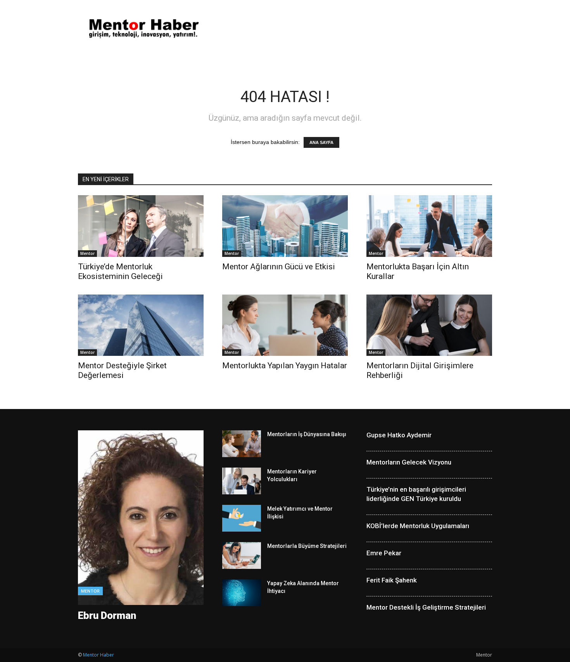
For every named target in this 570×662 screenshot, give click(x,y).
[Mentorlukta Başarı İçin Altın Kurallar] (429, 226)
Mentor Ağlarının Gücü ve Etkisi (278, 266)
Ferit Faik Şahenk (391, 580)
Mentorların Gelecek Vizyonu (408, 462)
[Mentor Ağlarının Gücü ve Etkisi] (285, 226)
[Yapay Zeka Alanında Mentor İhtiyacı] (241, 592)
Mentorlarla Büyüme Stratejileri (307, 546)
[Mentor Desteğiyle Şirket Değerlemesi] (141, 325)
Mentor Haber (98, 655)
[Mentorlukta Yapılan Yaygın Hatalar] (285, 325)
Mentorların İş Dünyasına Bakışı (306, 434)
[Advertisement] (351, 28)
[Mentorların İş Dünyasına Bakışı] (241, 443)
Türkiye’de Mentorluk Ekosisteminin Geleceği (120, 271)
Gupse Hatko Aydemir (399, 435)
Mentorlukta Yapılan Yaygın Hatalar (284, 365)
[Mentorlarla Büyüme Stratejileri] (241, 555)
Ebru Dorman (107, 615)
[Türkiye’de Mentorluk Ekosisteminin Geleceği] (141, 226)
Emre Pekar (383, 553)
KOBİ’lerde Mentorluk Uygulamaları (417, 526)
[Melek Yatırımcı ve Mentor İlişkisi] (241, 518)
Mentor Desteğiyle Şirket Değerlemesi (122, 370)
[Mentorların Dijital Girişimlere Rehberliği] (429, 325)
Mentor (87, 253)
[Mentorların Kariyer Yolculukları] (241, 481)
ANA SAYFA (321, 142)
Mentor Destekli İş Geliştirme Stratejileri (426, 607)
